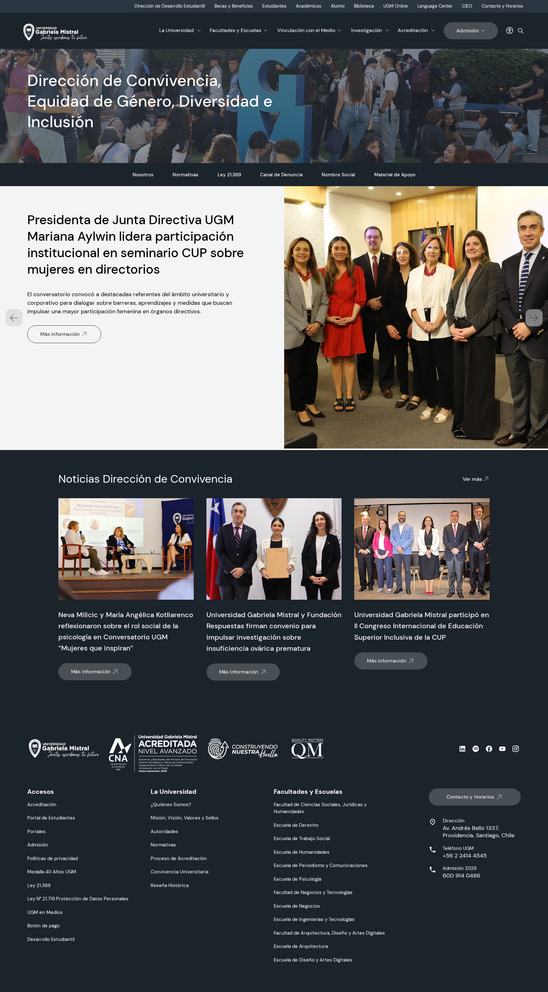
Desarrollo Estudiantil (51, 939)
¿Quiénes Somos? (171, 804)
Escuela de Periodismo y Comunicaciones (321, 865)
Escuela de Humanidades (301, 852)
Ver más (472, 479)
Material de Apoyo (394, 175)
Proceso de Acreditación (179, 858)
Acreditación (413, 30)
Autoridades (164, 831)
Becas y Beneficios (233, 6)
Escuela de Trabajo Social (302, 838)
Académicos (308, 6)
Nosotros (143, 175)
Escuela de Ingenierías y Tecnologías (314, 919)
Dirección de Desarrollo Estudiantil (169, 6)
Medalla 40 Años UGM (51, 872)
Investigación (366, 30)
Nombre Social (338, 175)
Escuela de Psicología (297, 879)
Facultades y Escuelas (235, 30)
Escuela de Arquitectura (301, 946)
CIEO (467, 6)
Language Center (435, 6)
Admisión (467, 31)
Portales (36, 831)
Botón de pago (43, 926)
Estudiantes (274, 6)
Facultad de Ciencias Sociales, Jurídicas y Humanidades (320, 808)
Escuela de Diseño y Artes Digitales (313, 960)
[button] (534, 317)
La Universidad (176, 30)
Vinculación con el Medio (306, 30)
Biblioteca (364, 6)
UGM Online (395, 6)
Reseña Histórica (170, 885)
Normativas (186, 175)
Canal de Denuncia (281, 175)
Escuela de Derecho (296, 825)
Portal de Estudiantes (51, 818)
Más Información (60, 334)
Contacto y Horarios (502, 6)
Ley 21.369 (229, 175)
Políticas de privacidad (52, 858)
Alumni (337, 6)
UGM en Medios (45, 912)
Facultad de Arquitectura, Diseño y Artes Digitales (329, 933)
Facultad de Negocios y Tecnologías (313, 892)
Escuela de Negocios (297, 906)
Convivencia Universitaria (179, 872)
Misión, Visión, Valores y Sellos (185, 818)
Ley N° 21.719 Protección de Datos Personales (77, 899)
